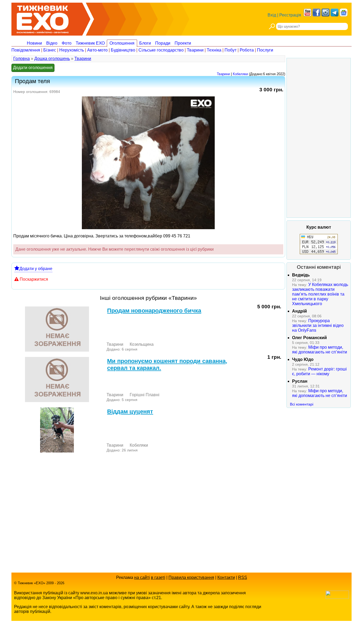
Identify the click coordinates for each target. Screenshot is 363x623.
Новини (34, 43)
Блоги (145, 43)
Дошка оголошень (52, 58)
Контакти (226, 577)
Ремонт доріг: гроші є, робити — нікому (319, 371)
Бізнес (49, 50)
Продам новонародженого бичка (154, 310)
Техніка (214, 50)
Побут (231, 50)
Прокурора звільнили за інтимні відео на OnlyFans (318, 325)
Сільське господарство (161, 50)
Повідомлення (25, 50)
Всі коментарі (301, 404)
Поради (162, 43)
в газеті (158, 577)
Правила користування (191, 577)
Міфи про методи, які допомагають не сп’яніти (319, 349)
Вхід (272, 15)
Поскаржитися (34, 279)
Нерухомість (71, 50)
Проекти (183, 43)
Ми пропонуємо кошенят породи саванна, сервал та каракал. (167, 364)
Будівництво (123, 50)
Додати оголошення (33, 67)
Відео (51, 43)
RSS (242, 577)
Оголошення (121, 43)
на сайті (142, 577)
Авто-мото (97, 50)
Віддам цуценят (130, 411)
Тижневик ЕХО (90, 43)
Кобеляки (240, 74)
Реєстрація (290, 15)
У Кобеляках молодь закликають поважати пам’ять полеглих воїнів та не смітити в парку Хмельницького (320, 294)
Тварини (195, 50)
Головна (21, 58)
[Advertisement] (319, 137)
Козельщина (142, 344)
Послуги (265, 50)
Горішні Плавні (144, 394)
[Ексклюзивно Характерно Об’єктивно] (43, 18)
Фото (66, 43)
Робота (247, 50)
